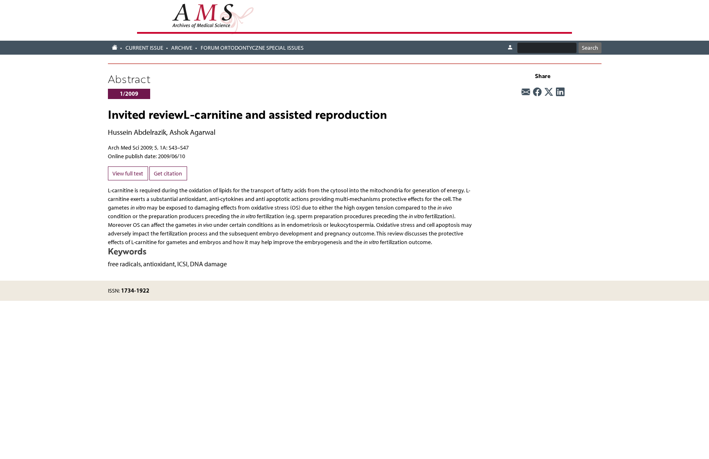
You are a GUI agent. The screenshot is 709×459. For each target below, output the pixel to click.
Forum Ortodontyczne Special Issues (252, 47)
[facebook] (537, 92)
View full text (127, 173)
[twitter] (548, 92)
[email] (525, 92)
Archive (181, 47)
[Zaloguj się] (510, 48)
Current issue (144, 47)
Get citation (168, 173)
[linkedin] (560, 92)
